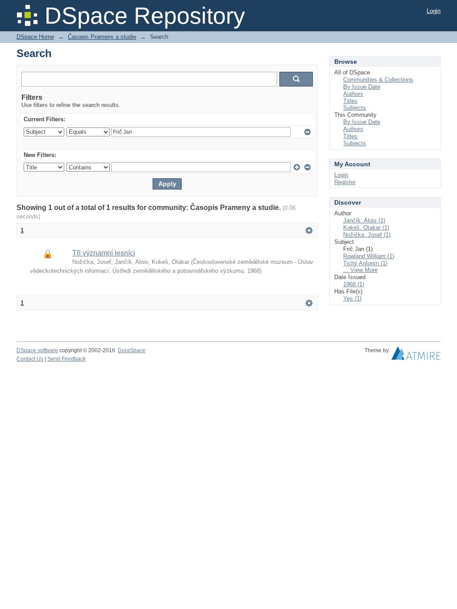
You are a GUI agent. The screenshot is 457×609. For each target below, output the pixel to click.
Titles (350, 101)
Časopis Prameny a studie (102, 36)
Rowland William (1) (368, 256)
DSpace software (37, 350)
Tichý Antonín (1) (365, 263)
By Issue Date (361, 86)
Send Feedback (66, 359)
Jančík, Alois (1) (364, 220)
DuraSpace (131, 350)
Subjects (354, 107)
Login (433, 11)
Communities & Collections (378, 79)
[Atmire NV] (415, 355)
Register (345, 182)
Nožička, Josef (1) (367, 234)
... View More (360, 270)
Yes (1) (352, 298)
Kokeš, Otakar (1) (366, 227)
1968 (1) (353, 284)
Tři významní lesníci (103, 253)
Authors (353, 94)
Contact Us (30, 359)
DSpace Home (35, 36)
